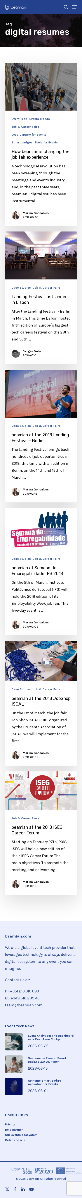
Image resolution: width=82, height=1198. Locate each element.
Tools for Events (46, 142)
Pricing (10, 1124)
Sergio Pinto (32, 351)
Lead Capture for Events (29, 134)
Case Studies (21, 287)
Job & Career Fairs (25, 127)
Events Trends (39, 119)
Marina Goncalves (36, 213)
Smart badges (22, 142)
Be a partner (14, 1130)
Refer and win (15, 1140)
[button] (74, 7)
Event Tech (19, 119)
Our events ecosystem (21, 1135)
